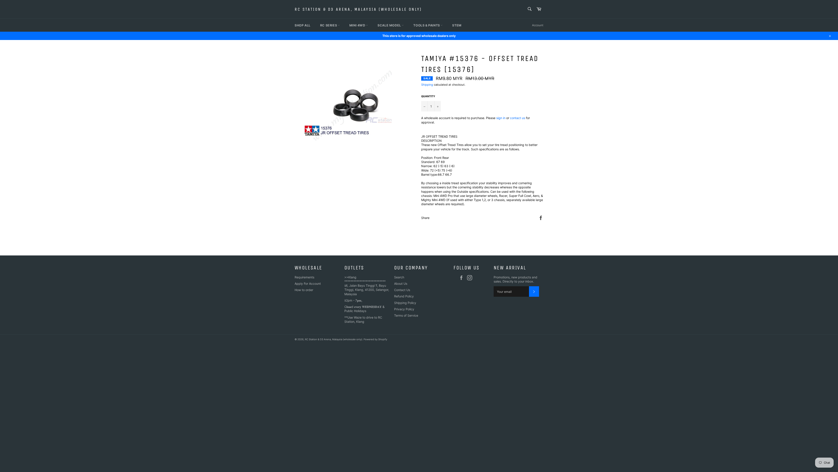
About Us (400, 283)
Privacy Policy (404, 309)
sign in (500, 118)
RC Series (329, 25)
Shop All (303, 25)
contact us (517, 118)
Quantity (428, 96)
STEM (456, 25)
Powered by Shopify (375, 339)
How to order (304, 290)
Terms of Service (406, 315)
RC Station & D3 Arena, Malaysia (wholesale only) (358, 9)
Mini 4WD (357, 25)
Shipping (427, 84)
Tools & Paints (427, 25)
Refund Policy (404, 296)
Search (399, 277)
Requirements (304, 277)
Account (537, 25)
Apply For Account (308, 283)
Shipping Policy (405, 303)
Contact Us (402, 290)
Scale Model (390, 25)
